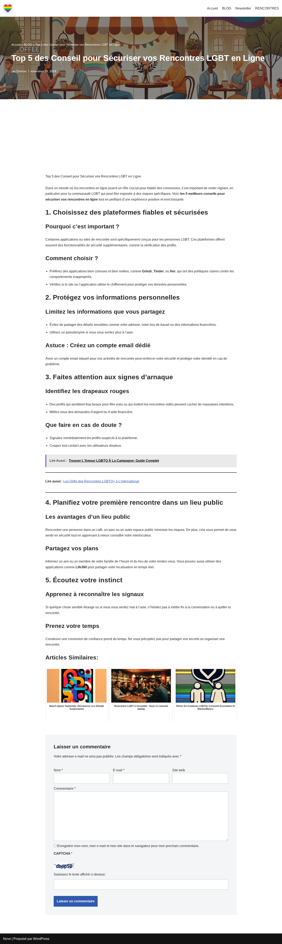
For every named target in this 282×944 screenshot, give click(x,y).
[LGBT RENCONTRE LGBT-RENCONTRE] (8, 8)
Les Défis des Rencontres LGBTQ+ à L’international (101, 481)
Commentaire (65, 788)
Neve (7, 938)
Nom (58, 770)
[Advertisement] (141, 130)
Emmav (21, 71)
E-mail (118, 770)
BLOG (226, 8)
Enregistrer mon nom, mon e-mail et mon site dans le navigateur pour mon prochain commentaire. (128, 846)
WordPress (41, 938)
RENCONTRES (267, 8)
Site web (178, 770)
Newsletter (243, 8)
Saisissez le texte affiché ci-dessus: (79, 874)
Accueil (212, 8)
